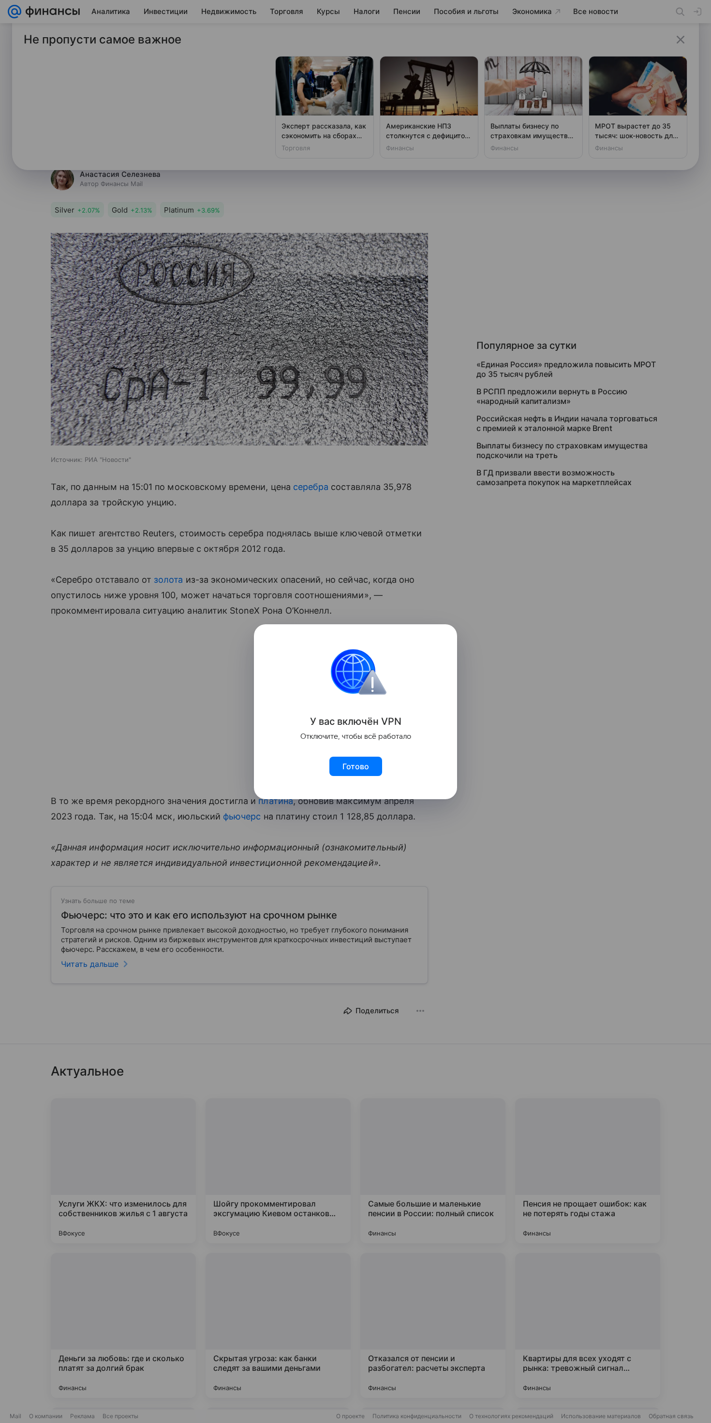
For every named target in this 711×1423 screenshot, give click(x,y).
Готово (355, 766)
